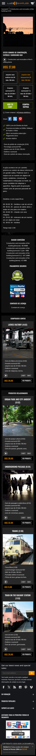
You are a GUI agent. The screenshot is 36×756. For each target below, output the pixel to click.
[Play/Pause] (5, 375)
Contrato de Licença (18, 307)
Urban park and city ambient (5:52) (18, 401)
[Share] (10, 119)
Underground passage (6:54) (17, 466)
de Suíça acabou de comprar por (16, 748)
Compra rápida (25, 105)
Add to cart (10, 105)
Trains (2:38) (17, 531)
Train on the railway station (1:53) (18, 597)
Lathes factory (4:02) (17, 324)
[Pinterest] (20, 119)
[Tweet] (15, 119)
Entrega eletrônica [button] (23, 112)
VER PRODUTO (26, 380)
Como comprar (10, 112)
